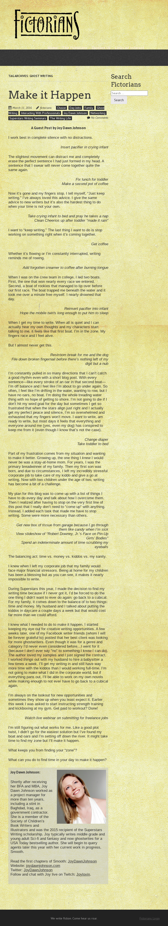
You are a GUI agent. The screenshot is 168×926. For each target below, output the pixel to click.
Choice (61, 108)
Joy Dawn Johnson (75, 113)
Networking (98, 113)
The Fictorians (74, 47)
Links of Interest (129, 47)
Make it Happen (49, 95)
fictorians (46, 108)
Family (89, 108)
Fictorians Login (150, 918)
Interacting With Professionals (40, 113)
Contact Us (101, 47)
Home (53, 47)
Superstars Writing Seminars (27, 118)
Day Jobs (75, 108)
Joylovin (83, 874)
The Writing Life (60, 118)
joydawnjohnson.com (43, 866)
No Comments (99, 118)
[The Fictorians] (46, 38)
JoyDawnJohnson (82, 861)
